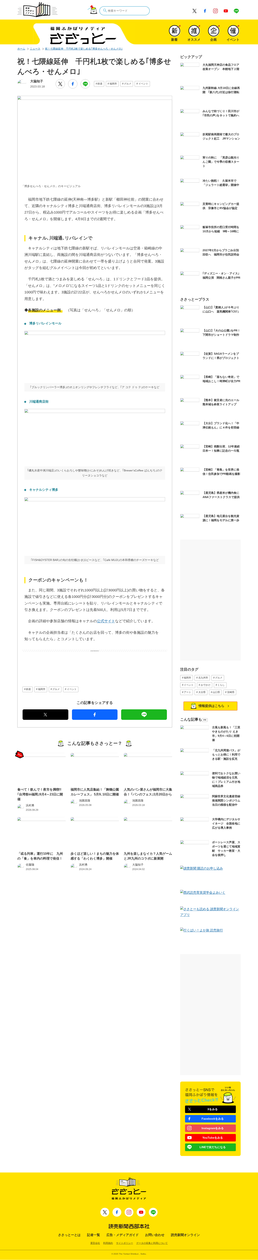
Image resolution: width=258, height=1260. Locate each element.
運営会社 (95, 1243)
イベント (143, 83)
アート (187, 692)
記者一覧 (93, 1235)
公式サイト (106, 621)
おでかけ (205, 685)
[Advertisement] (94, 662)
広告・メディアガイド (122, 1235)
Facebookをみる (213, 1118)
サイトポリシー (124, 1243)
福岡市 (113, 83)
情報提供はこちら (211, 706)
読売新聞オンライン (185, 1235)
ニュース (35, 48)
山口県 (216, 692)
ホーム (21, 48)
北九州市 (203, 677)
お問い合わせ (154, 1235)
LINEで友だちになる (213, 1147)
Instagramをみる (213, 1128)
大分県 (202, 692)
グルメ (127, 83)
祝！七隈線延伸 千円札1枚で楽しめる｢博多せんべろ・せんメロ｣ (84, 48)
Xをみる (212, 1109)
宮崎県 (230, 692)
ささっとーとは (69, 1235)
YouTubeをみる (212, 1137)
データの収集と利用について (152, 1243)
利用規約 (108, 1243)
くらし (221, 685)
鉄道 (100, 83)
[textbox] (124, 10)
